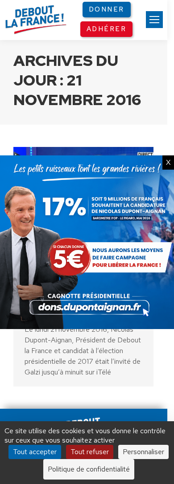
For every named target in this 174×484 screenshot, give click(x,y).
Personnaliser (143, 451)
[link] (154, 19)
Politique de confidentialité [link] (89, 469)
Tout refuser (89, 451)
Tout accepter (35, 451)
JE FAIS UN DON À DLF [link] (87, 386)
